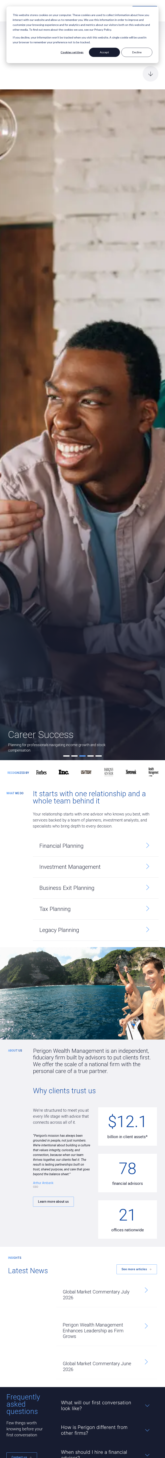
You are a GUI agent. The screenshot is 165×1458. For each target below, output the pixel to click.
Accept (104, 52)
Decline (137, 52)
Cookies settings (72, 52)
